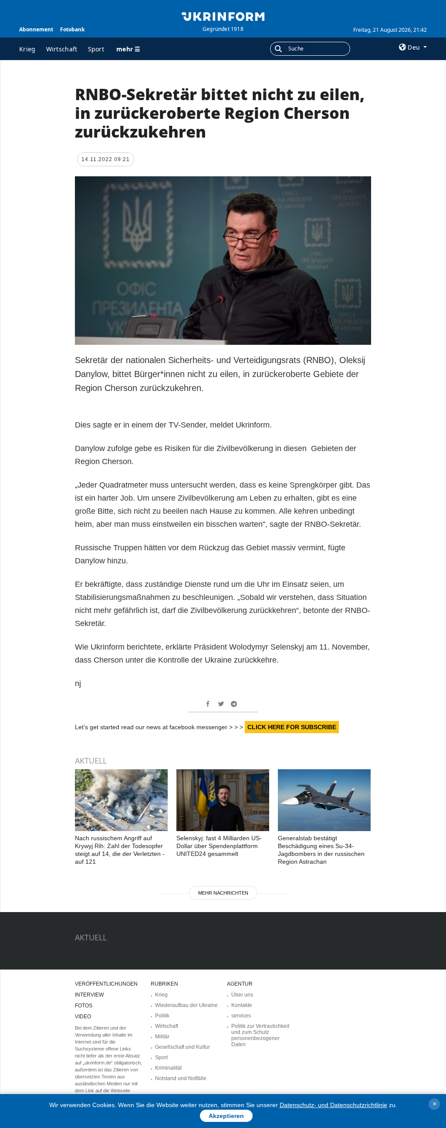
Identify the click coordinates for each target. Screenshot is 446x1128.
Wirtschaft (62, 49)
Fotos (83, 1006)
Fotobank (72, 29)
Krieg (27, 49)
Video (83, 1017)
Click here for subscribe (291, 727)
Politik (162, 1016)
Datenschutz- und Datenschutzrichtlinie (333, 1104)
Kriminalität (168, 1068)
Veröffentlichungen (106, 984)
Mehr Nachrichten (223, 893)
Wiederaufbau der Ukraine (186, 1005)
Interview (89, 995)
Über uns (242, 995)
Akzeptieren (226, 1115)
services (241, 1016)
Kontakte (241, 1005)
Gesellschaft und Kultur (182, 1047)
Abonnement (36, 29)
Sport (96, 49)
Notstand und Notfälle (180, 1078)
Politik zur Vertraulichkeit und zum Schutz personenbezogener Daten (260, 1035)
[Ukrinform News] (223, 15)
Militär (162, 1037)
